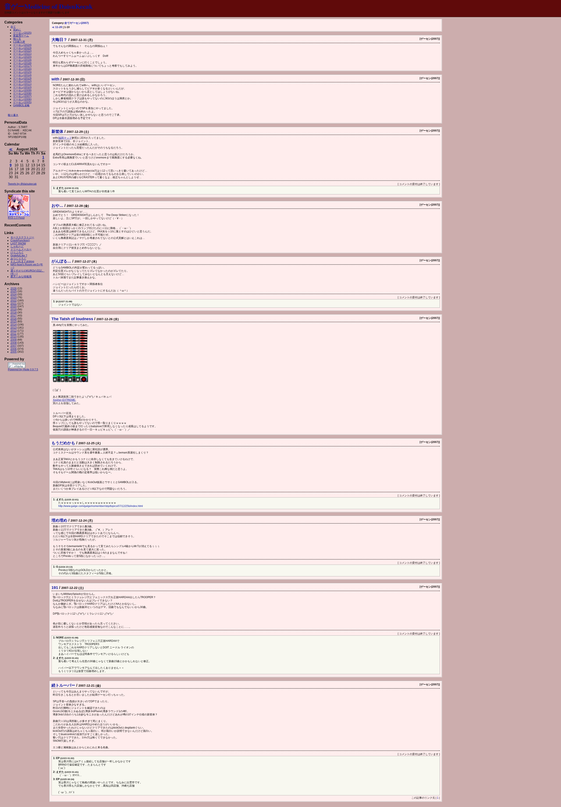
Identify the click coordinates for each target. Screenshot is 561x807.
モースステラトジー (22, 237)
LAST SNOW (18, 243)
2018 (14, 312)
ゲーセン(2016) (22, 69)
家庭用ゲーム (21, 35)
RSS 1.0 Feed (16, 217)
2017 (14, 315)
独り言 (17, 38)
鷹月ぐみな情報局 (21, 276)
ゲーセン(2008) (22, 93)
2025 (14, 291)
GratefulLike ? (19, 255)
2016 (14, 318)
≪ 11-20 (57, 27)
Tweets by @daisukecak (22, 183)
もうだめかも (63, 443)
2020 (14, 306)
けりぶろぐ (17, 252)
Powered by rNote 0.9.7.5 (23, 369)
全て (67, 23)
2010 (14, 336)
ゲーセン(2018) (22, 63)
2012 (14, 330)
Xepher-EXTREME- (64, 400)
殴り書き (13, 115)
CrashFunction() (20, 240)
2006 (14, 348)
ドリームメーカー (21, 249)
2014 (14, 324)
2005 (14, 351)
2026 (14, 288)
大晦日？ (59, 39)
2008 (14, 342)
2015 (14, 321)
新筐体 (57, 131)
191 (54, 587)
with (55, 79)
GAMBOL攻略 (21, 105)
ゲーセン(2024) (22, 44)
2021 (14, 303)
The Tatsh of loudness (72, 319)
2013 (14, 327)
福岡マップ (65, 137)
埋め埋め (59, 520)
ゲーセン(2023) (22, 48)
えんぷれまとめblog (22, 261)
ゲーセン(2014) (22, 75)
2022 (14, 300)
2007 (14, 345)
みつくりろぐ (18, 258)
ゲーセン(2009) (22, 90)
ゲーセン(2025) (22, 32)
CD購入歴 (19, 41)
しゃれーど (17, 246)
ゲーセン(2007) (79, 23)
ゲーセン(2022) (22, 50)
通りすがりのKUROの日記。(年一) (27, 272)
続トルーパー (63, 685)
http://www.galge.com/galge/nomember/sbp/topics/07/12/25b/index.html (100, 506)
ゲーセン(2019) (22, 60)
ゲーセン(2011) (22, 84)
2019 (14, 309)
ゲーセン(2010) (22, 87)
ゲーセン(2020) (22, 57)
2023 (14, 297)
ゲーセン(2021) (22, 53)
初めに (17, 29)
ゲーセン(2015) (22, 72)
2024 (14, 294)
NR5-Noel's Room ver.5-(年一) (27, 266)
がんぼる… (61, 261)
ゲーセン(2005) (22, 102)
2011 (13, 333)
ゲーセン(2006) (22, 99)
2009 (14, 339)
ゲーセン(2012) (22, 81)
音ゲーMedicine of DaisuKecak (48, 6)
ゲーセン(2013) (22, 78)
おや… (57, 205)
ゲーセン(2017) (22, 66)
